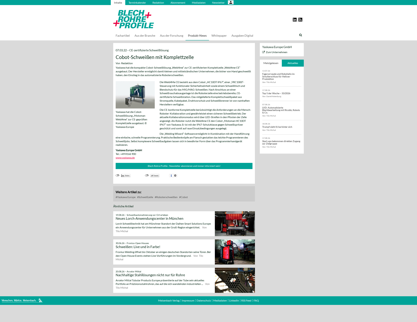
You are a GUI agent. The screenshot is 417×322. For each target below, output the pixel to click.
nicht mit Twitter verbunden (147, 176)
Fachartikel (123, 35)
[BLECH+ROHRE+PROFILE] (154, 19)
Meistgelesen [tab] (270, 62)
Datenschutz (204, 300)
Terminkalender (137, 2)
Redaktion (158, 2)
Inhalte (118, 2)
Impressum (188, 300)
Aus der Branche (145, 35)
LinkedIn (234, 300)
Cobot (184, 197)
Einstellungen (175, 175)
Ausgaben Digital (242, 35)
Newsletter (218, 2)
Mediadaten (199, 2)
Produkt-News (197, 35)
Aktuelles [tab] (293, 62)
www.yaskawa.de (125, 157)
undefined (117, 176)
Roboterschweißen (167, 197)
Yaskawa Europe (126, 197)
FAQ (256, 300)
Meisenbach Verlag (169, 300)
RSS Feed (246, 300)
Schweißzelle (145, 197)
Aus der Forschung (171, 35)
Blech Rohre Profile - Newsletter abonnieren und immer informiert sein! (184, 166)
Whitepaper (219, 35)
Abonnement (178, 2)
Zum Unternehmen (276, 52)
